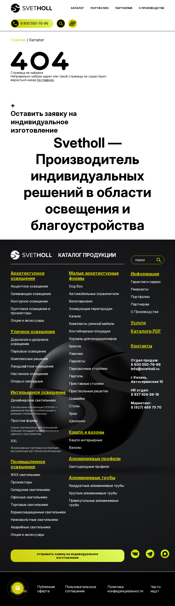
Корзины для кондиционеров (93, 338)
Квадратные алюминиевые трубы (96, 485)
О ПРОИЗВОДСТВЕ (151, 8)
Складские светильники (30, 489)
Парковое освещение (28, 351)
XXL (36, 446)
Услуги (138, 322)
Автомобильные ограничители (94, 294)
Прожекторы (21, 482)
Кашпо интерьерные (85, 440)
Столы (74, 406)
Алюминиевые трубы (92, 477)
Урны (73, 413)
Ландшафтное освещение (32, 366)
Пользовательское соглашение (80, 589)
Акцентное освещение (29, 286)
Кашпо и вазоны (86, 432)
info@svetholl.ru (145, 369)
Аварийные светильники (31, 527)
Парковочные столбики (88, 368)
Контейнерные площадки (89, 331)
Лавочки (76, 353)
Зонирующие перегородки (90, 309)
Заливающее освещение (31, 294)
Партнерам (140, 304)
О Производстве (145, 312)
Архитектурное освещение (28, 276)
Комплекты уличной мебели (91, 324)
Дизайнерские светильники (34, 406)
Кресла (75, 346)
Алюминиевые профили (95, 458)
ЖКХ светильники (25, 475)
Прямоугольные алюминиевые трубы (93, 502)
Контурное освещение (29, 301)
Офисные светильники (29, 497)
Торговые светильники (29, 504)
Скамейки (77, 398)
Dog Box (76, 286)
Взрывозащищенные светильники (38, 512)
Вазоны (75, 447)
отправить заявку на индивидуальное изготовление (67, 555)
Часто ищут (156, 589)
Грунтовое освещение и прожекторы (30, 311)
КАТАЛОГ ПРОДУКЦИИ (87, 255)
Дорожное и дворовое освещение (29, 341)
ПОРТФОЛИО (99, 8)
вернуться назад (23, 80)
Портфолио (140, 297)
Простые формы (34, 427)
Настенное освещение (29, 374)
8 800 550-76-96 (34, 23)
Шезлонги (77, 421)
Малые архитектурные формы (94, 276)
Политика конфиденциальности (125, 589)
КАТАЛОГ (77, 8)
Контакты (141, 345)
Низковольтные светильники (34, 519)
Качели (75, 316)
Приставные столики (86, 383)
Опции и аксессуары (27, 320)
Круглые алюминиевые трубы (93, 493)
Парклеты (77, 361)
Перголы (76, 376)
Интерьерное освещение (38, 392)
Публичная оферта (46, 589)
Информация (145, 273)
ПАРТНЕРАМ (123, 8)
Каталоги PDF (146, 331)
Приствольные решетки (88, 391)
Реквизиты (140, 289)
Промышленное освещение (28, 464)
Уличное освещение (33, 331)
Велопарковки (80, 301)
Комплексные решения (29, 359)
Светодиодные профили (89, 466)
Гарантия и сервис (146, 282)
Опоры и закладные (27, 381)
